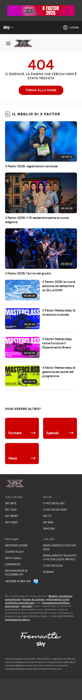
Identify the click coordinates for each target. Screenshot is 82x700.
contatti (27, 606)
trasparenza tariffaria (56, 602)
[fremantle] (41, 635)
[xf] (24, 43)
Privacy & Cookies (33, 599)
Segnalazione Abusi (17, 619)
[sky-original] (41, 644)
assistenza (12, 606)
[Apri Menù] (8, 43)
